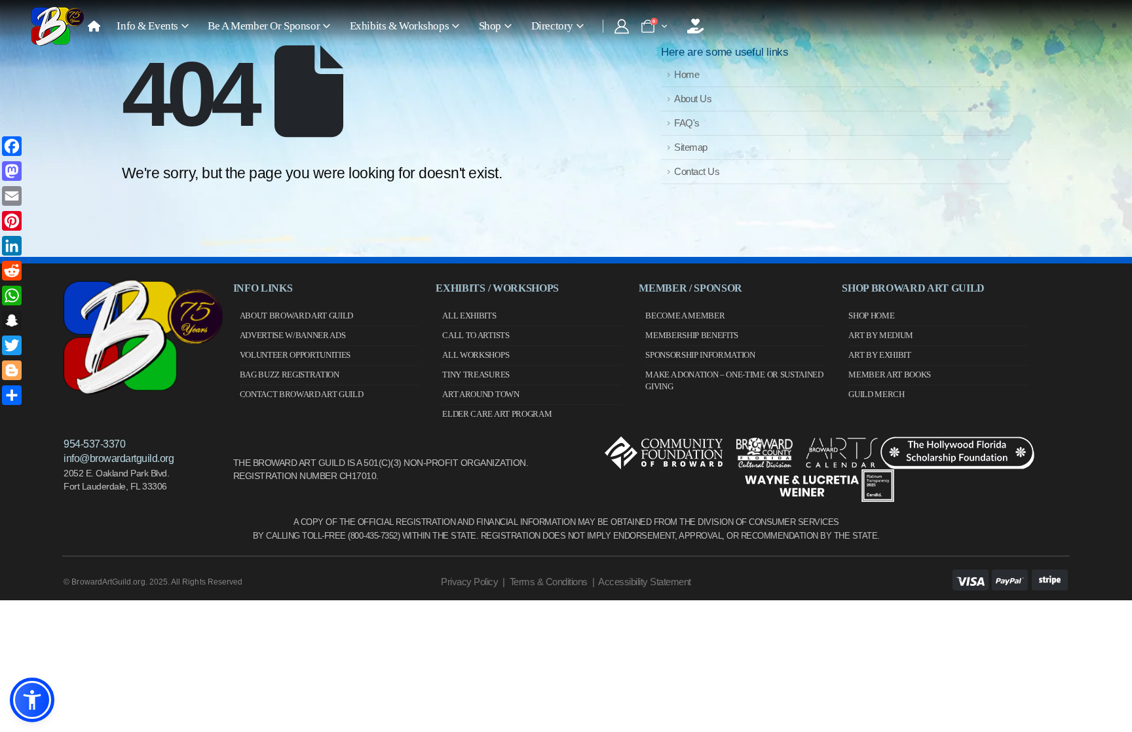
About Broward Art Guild (297, 315)
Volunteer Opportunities (295, 355)
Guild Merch (876, 394)
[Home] (93, 26)
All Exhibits (469, 315)
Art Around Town (480, 394)
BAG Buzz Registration (289, 374)
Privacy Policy (469, 581)
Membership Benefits (691, 335)
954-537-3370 (94, 444)
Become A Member (685, 315)
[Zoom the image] (143, 285)
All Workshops (475, 355)
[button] (32, 700)
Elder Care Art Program (497, 414)
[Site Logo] (57, 26)
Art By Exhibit (879, 355)
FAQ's (687, 122)
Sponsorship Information (700, 355)
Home (686, 74)
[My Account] (621, 26)
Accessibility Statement (644, 581)
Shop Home (871, 315)
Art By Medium (880, 335)
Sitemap (691, 147)
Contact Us (696, 171)
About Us (692, 98)
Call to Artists (475, 335)
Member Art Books (889, 374)
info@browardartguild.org (119, 458)
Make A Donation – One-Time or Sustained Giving (734, 380)
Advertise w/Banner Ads (293, 335)
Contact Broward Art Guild (302, 394)
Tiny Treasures (475, 374)
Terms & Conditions (549, 581)
